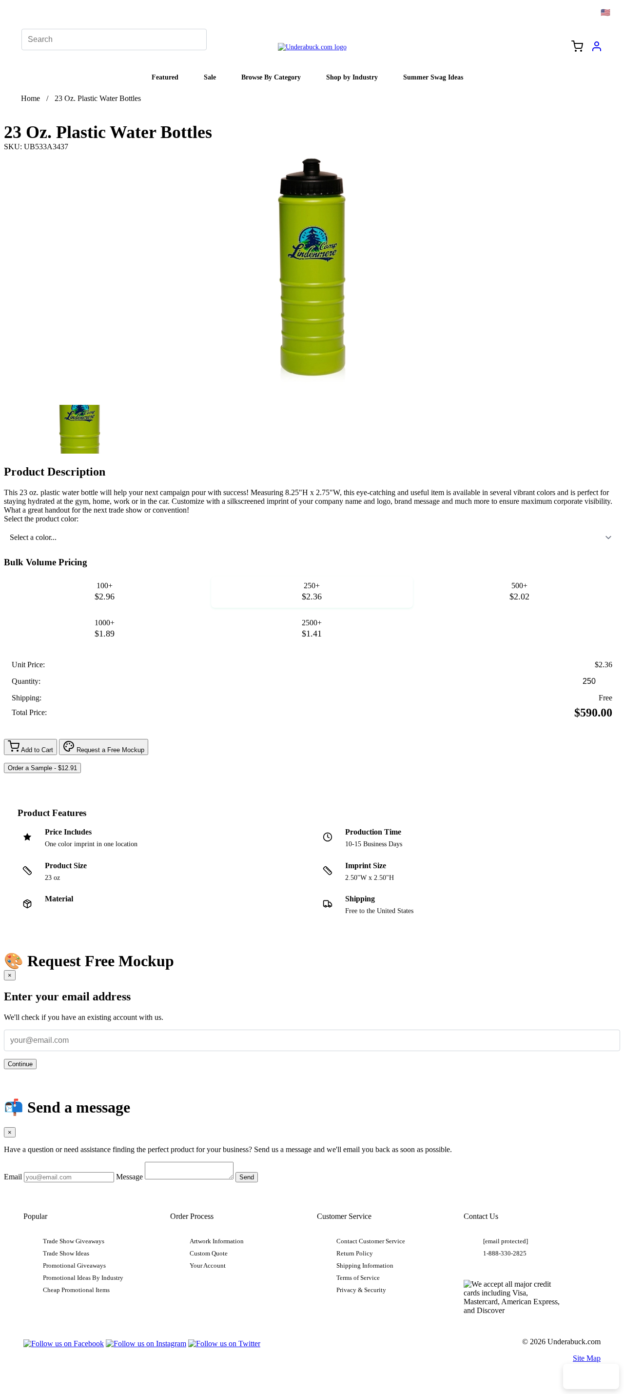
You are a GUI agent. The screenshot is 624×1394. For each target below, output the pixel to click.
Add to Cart (36, 750)
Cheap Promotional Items (76, 1290)
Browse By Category (271, 77)
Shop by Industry (352, 77)
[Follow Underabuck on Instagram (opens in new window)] (146, 1343)
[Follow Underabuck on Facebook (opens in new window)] (63, 1343)
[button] (79, 429)
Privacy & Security (361, 1290)
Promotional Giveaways (74, 1265)
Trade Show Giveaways (73, 1241)
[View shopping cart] (577, 47)
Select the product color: (41, 519)
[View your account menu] (597, 50)
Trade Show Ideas (66, 1253)
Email (13, 1177)
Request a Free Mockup (109, 750)
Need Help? (591, 1376)
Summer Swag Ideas (433, 77)
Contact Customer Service (370, 1241)
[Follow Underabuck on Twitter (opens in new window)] (224, 1343)
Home (30, 98)
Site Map (587, 1358)
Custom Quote (209, 1253)
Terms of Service (358, 1278)
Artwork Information (217, 1241)
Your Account (208, 1265)
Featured (165, 77)
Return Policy (354, 1253)
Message (129, 1177)
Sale (210, 77)
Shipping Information (364, 1265)
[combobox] (312, 537)
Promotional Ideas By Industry (83, 1278)
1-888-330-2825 (504, 1253)
